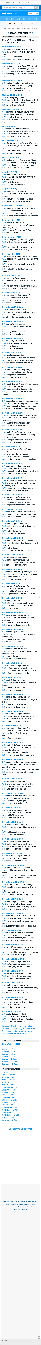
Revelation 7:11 (9, 694)
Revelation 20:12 (9, 959)
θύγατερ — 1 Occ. (9, 1120)
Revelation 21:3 (9, 971)
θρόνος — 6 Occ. (9, 1059)
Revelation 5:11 (9, 612)
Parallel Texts (20, 1033)
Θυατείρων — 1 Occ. (11, 1112)
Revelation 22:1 (9, 997)
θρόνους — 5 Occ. (10, 1064)
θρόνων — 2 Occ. (9, 1051)
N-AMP (19, 81)
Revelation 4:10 (9, 538)
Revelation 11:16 (9, 793)
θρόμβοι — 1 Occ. (9, 1092)
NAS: (4, 52)
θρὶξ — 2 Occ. (8, 1072)
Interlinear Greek (9, 1026)
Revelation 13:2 (9, 822)
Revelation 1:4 (8, 293)
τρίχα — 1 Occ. (8, 1077)
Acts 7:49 (6, 189)
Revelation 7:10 (9, 677)
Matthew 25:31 (8, 109)
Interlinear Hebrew (25, 1026)
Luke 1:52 (6, 141)
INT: (3, 59)
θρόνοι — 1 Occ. (9, 1054)
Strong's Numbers (9, 1028)
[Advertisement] (20, 1170)
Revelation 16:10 (9, 865)
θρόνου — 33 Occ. (10, 1061)
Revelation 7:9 (8, 663)
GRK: (4, 49)
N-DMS (19, 95)
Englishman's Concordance (20, 1129)
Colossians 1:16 (9, 206)
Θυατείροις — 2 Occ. (11, 1115)
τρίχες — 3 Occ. (8, 1082)
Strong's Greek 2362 (11, 1044)
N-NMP (20, 206)
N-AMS (14, 126)
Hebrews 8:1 (7, 254)
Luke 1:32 (6, 126)
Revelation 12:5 (9, 808)
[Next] (38, 602)
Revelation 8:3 (8, 779)
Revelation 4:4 (8, 398)
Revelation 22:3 (9, 1011)
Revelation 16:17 (9, 882)
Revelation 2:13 (9, 307)
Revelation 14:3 (9, 839)
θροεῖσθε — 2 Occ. (10, 1090)
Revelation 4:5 (8, 447)
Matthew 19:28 (8, 64)
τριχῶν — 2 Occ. (9, 1085)
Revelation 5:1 (8, 569)
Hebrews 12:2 (8, 276)
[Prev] (2, 602)
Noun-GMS (21, 853)
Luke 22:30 (7, 158)
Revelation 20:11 (9, 945)
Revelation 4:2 (8, 353)
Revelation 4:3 (8, 382)
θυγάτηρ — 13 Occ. (10, 1117)
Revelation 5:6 (8, 584)
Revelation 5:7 (8, 598)
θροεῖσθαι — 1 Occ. (10, 1087)
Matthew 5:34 (8, 47)
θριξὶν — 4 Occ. (8, 1075)
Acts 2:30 (6, 172)
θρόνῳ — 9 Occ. (9, 1049)
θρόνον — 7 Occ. (9, 1056)
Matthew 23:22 (8, 95)
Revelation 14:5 (9, 853)
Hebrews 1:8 (7, 220)
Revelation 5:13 (9, 629)
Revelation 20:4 (9, 930)
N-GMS (19, 64)
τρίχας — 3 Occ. (9, 1080)
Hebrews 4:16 (8, 237)
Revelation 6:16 (9, 646)
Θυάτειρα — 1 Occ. (10, 1110)
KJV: (4, 57)
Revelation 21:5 (9, 983)
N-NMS (18, 47)
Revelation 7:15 (9, 726)
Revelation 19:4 (9, 899)
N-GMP (14, 141)
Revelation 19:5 (9, 913)
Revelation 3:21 (9, 321)
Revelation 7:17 (9, 759)
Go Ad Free (4, 1340)
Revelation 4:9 (8, 521)
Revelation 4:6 (8, 478)
